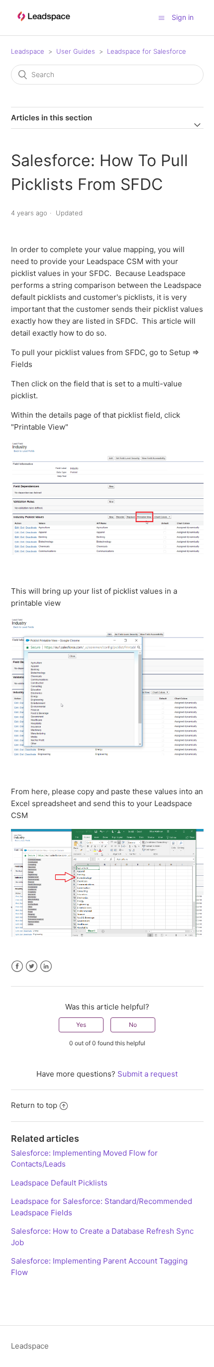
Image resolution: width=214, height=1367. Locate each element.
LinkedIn (46, 966)
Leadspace (27, 51)
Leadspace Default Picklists (59, 1182)
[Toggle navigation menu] (161, 17)
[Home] (43, 25)
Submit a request (147, 1074)
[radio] (81, 1024)
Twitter (31, 966)
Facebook (17, 966)
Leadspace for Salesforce (146, 51)
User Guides (75, 51)
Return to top (34, 1105)
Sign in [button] (183, 17)
